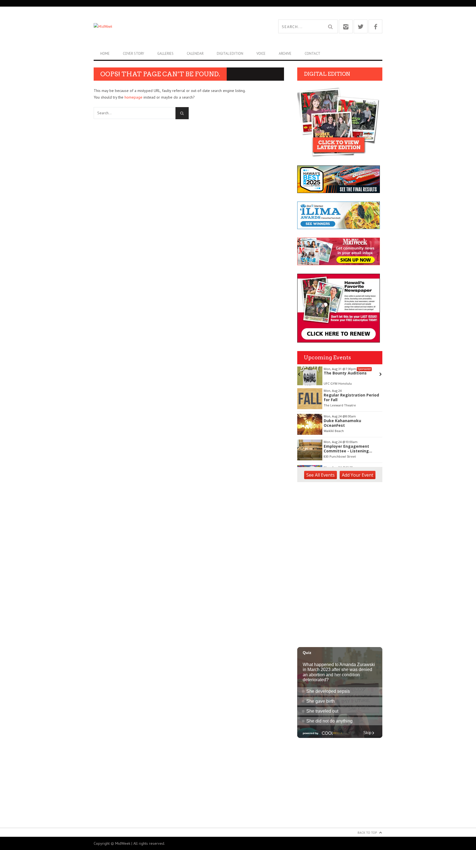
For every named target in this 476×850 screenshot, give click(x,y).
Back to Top (367, 832)
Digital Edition (230, 53)
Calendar (195, 53)
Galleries (165, 53)
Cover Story (133, 53)
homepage (133, 97)
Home (105, 53)
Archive (285, 53)
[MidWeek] (166, 26)
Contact (312, 53)
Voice (261, 53)
